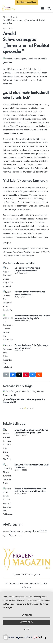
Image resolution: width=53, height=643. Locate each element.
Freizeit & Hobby (24, 531)
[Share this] (13, 375)
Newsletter (34, 583)
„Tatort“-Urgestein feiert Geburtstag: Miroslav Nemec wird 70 (24, 400)
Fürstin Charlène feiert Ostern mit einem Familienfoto (30, 293)
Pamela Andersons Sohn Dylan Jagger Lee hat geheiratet (32, 346)
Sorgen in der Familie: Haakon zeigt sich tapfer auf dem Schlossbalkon (30, 490)
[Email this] (6, 375)
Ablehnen (26, 615)
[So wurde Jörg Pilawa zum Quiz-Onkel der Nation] (7, 465)
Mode (35, 531)
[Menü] (42, 8)
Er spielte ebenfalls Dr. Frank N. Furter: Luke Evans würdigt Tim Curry (31, 431)
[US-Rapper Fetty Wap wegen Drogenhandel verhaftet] (7, 268)
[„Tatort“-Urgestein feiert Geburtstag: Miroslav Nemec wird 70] (26, 391)
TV (9, 535)
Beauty (14, 531)
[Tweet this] (19, 375)
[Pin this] (26, 375)
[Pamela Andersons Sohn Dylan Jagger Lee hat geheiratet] (7, 345)
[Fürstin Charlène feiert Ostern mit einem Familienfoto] (7, 292)
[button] (49, 8)
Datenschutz (22, 583)
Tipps (5, 536)
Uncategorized (16, 536)
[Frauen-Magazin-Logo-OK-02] (8, 8)
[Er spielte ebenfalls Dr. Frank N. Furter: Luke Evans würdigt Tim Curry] (7, 430)
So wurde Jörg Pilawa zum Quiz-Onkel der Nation (32, 466)
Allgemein (6, 532)
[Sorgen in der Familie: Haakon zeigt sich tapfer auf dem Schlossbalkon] (7, 489)
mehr (26, 629)
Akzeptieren (26, 622)
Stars (43, 531)
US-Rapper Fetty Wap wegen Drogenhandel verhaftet (27, 269)
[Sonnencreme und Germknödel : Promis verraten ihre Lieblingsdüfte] (7, 316)
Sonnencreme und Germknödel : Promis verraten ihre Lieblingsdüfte (32, 317)
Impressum (10, 583)
